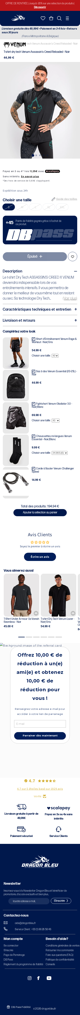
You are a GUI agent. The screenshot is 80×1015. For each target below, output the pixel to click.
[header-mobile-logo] (18, 20)
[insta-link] (27, 978)
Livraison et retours (19, 320)
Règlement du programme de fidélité (23, 964)
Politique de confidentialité (60, 959)
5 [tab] (47, 155)
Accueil (7, 43)
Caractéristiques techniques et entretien (37, 309)
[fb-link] (37, 978)
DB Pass (8, 959)
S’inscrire (8, 950)
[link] (40, 230)
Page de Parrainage (14, 955)
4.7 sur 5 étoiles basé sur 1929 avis (40, 789)
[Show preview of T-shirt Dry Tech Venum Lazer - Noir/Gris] (73, 613)
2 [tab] (36, 155)
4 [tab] (43, 155)
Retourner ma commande (60, 950)
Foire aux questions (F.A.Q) (59, 955)
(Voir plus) (70, 298)
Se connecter (11, 945)
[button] (67, 18)
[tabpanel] (40, 110)
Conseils (50, 964)
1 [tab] (32, 155)
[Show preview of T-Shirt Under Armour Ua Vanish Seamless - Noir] (36, 613)
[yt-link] (46, 978)
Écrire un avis (40, 557)
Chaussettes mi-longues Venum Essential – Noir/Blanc (52, 438)
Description (12, 271)
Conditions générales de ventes (63, 945)
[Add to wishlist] (72, 256)
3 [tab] (40, 155)
